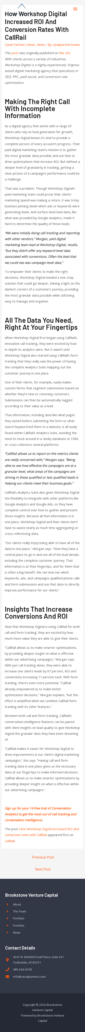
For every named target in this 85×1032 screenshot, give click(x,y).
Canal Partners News (20, 44)
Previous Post (43, 857)
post (15, 53)
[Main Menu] (75, 9)
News (41, 44)
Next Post (43, 869)
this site (64, 53)
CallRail (10, 841)
